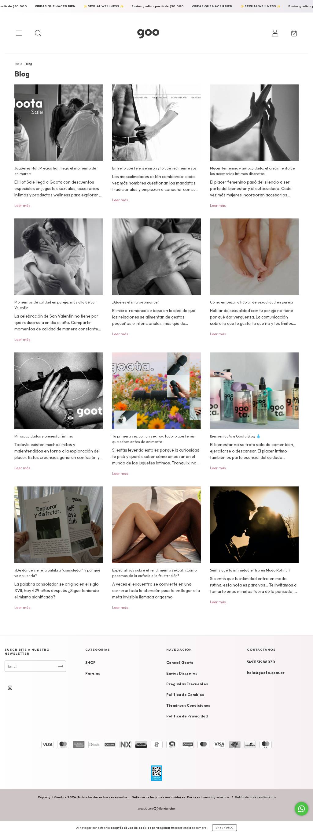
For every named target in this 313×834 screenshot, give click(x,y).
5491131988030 (261, 662)
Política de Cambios (185, 694)
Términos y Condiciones (188, 705)
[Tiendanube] (157, 809)
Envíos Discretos (181, 673)
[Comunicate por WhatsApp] (301, 809)
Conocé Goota (179, 662)
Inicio (18, 64)
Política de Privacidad (187, 716)
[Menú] (19, 33)
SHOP (90, 662)
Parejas (92, 673)
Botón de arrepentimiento (255, 797)
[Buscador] (37, 33)
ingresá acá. (220, 797)
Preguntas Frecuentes (187, 684)
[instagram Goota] (10, 687)
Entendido (224, 827)
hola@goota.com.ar (266, 672)
